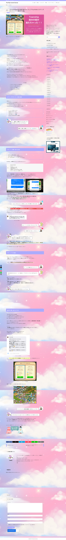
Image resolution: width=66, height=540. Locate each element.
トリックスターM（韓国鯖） (51, 119)
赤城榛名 (10, 460)
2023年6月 (48, 88)
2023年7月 (48, 86)
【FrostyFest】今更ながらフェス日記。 (52, 47)
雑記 (48, 123)
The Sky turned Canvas (12, 2)
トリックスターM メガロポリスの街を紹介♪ (53, 67)
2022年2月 (48, 94)
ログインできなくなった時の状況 (16, 84)
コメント (9, 502)
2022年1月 (48, 96)
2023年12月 (49, 81)
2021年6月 (48, 103)
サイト (8, 521)
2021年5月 (48, 105)
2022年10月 (49, 92)
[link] (17, 462)
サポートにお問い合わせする (15, 86)
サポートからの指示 (14, 87)
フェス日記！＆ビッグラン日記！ (51, 43)
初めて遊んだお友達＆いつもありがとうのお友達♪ (53, 52)
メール (8, 517)
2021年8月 (48, 99)
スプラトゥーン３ (49, 115)
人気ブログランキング (49, 131)
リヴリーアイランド (50, 121)
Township (8, 12)
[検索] (59, 0)
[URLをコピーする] (41, 442)
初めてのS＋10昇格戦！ (50, 45)
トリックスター (49, 117)
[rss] (58, 0)
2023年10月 (49, 84)
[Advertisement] (25, 45)
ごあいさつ (49, 113)
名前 (8, 514)
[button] (9, 442)
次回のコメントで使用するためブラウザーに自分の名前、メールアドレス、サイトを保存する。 (21, 524)
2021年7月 (48, 101)
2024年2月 (48, 79)
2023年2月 (48, 90)
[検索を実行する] (59, 37)
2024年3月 (48, 77)
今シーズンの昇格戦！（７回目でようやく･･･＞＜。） (53, 49)
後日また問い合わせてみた (15, 89)
